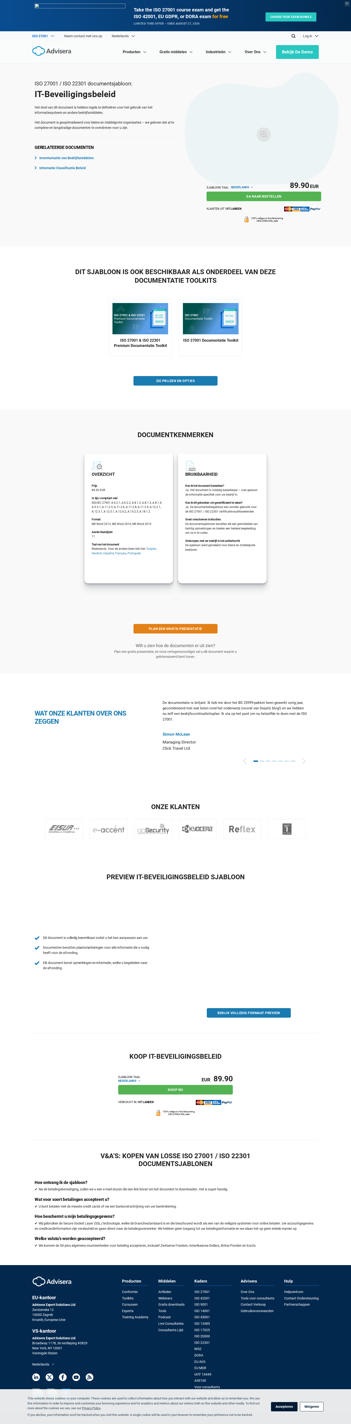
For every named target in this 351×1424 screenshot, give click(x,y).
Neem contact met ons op (83, 36)
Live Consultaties (171, 1323)
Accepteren (284, 1406)
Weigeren (311, 1406)
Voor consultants (207, 1387)
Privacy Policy (91, 1408)
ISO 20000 (202, 1336)
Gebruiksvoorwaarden (257, 1311)
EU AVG (200, 1362)
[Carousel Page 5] (280, 761)
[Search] (293, 36)
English (151, 548)
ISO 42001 (202, 1298)
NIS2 (198, 1349)
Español (108, 553)
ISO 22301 (202, 1343)
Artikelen (164, 1292)
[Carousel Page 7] (293, 761)
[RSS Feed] (89, 1378)
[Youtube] (76, 1378)
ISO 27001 (202, 1292)
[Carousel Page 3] (268, 761)
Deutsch (97, 553)
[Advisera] (53, 51)
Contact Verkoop (253, 1304)
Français (120, 553)
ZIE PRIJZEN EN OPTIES (175, 381)
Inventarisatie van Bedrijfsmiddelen (66, 158)
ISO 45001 (202, 1317)
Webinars (165, 1298)
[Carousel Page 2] (262, 761)
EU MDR (200, 1368)
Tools (162, 1311)
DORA (198, 1355)
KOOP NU (175, 1090)
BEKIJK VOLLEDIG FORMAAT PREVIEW (249, 1013)
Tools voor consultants (257, 1298)
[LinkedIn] (36, 1378)
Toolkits (127, 1298)
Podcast (164, 1317)
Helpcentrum (293, 1292)
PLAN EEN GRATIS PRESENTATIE (175, 629)
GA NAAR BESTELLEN (264, 196)
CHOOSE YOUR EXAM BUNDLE (291, 17)
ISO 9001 (201, 1304)
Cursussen (130, 1304)
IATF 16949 (202, 1374)
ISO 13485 (202, 1323)
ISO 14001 (202, 1311)
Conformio (130, 1292)
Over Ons (247, 1292)
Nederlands (240, 187)
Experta (127, 1311)
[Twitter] (49, 1378)
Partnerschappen (297, 1304)
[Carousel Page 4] (274, 761)
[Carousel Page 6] (286, 761)
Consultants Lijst (170, 1330)
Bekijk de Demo (297, 51)
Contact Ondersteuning (301, 1298)
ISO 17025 (202, 1330)
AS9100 (200, 1380)
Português (134, 553)
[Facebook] (63, 1378)
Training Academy (135, 1317)
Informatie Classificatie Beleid (62, 168)
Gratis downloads (171, 1304)
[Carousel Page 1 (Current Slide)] (255, 761)
